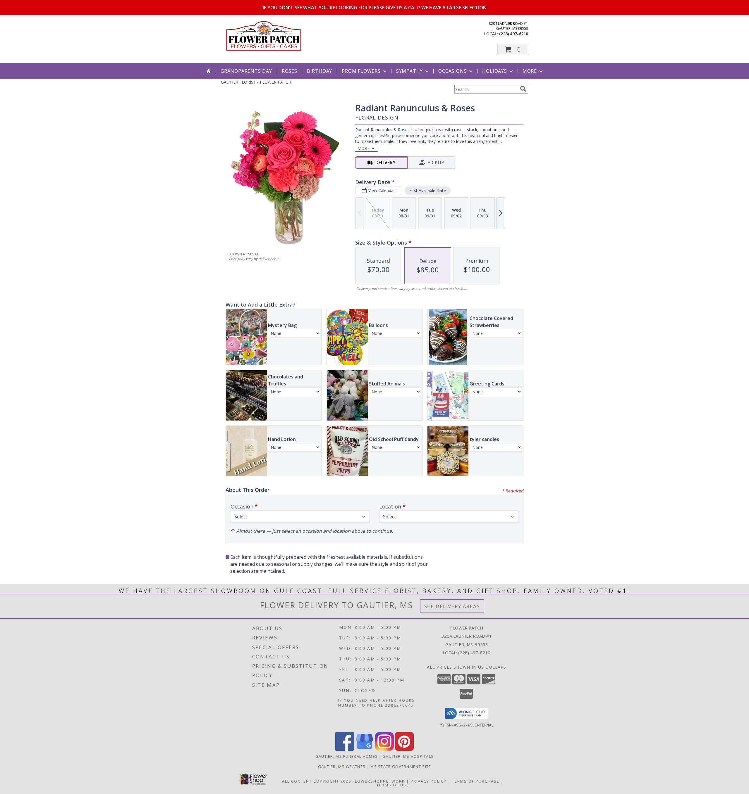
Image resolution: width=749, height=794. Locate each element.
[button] (512, 49)
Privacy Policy (428, 781)
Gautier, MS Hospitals (408, 756)
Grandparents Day (246, 71)
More (530, 71)
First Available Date (427, 190)
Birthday (319, 71)
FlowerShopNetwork (379, 781)
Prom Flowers (361, 71)
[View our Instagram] (384, 749)
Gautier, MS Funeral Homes (346, 756)
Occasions (452, 71)
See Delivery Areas (452, 606)
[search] (523, 89)
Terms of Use (393, 785)
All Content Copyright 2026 (316, 781)
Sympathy (409, 71)
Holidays (494, 71)
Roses (289, 71)
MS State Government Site (400, 766)
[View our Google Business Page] (364, 749)
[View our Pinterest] (404, 749)
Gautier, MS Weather (342, 766)
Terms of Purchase (475, 781)
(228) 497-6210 (513, 34)
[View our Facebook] (344, 749)
